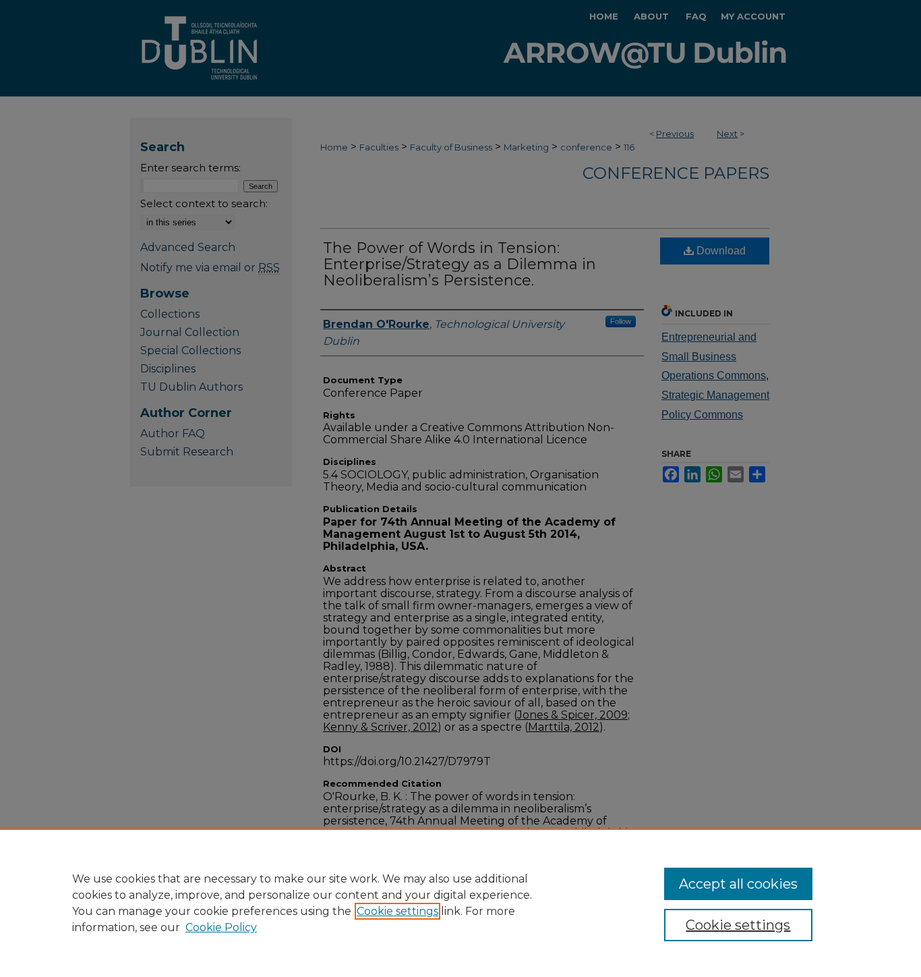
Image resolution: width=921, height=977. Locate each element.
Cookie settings (397, 911)
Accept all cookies (738, 884)
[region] (460, 903)
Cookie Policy (221, 927)
